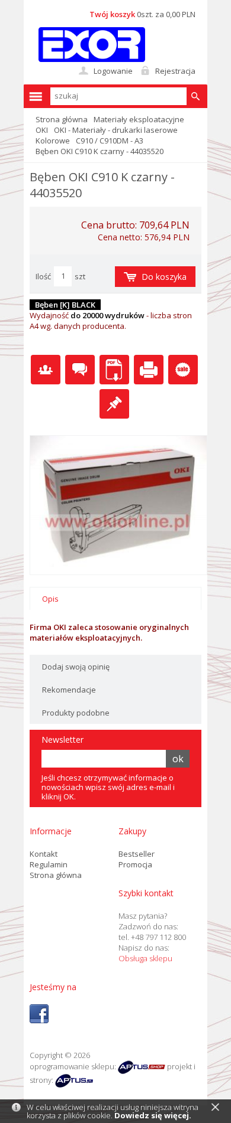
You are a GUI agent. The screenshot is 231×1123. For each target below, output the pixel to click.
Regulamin (49, 864)
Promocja (135, 864)
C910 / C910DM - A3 (109, 140)
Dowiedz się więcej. (152, 1115)
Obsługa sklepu (145, 958)
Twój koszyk (112, 14)
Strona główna (62, 119)
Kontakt (43, 853)
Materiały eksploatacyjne (139, 119)
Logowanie (113, 71)
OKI (42, 130)
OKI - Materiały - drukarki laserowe (116, 130)
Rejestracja (175, 71)
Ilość (43, 276)
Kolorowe (53, 140)
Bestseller (136, 853)
